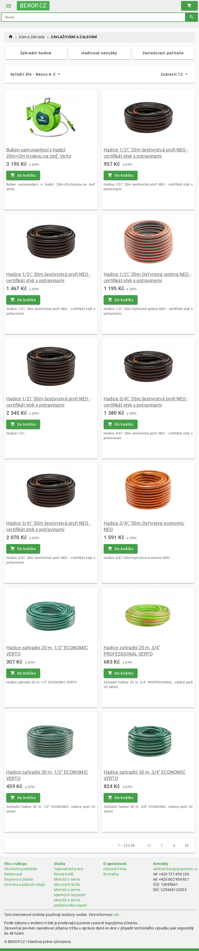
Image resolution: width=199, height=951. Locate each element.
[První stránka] (149, 845)
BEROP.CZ (33, 5)
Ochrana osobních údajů (24, 884)
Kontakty (111, 874)
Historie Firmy (115, 869)
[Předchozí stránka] (161, 845)
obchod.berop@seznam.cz (175, 869)
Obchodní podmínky (20, 869)
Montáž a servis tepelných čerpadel (69, 892)
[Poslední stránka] (186, 845)
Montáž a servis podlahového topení (70, 902)
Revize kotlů (64, 874)
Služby (60, 864)
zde (116, 915)
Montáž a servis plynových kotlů (67, 882)
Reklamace (13, 874)
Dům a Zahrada (32, 37)
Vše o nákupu (15, 864)
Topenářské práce (68, 869)
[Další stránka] (174, 845)
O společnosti (115, 864)
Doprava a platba (18, 879)
